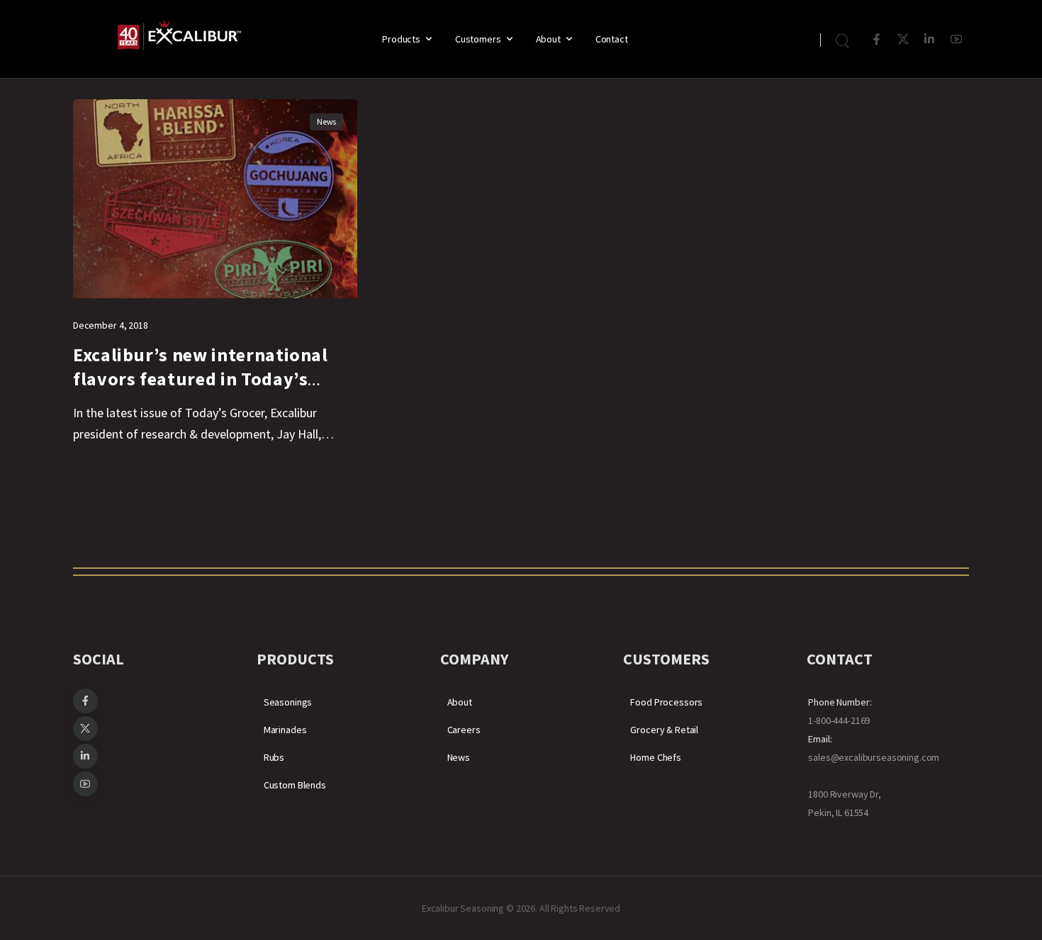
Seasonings (288, 702)
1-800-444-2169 (839, 720)
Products (401, 39)
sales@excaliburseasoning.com (873, 757)
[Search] (844, 39)
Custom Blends (295, 784)
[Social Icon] (876, 39)
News (326, 121)
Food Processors (666, 702)
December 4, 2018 (110, 325)
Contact (611, 39)
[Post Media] (215, 198)
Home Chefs (655, 757)
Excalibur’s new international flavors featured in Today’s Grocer (200, 378)
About (548, 39)
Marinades (285, 729)
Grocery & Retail (664, 729)
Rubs (274, 757)
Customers (478, 39)
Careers (464, 729)
